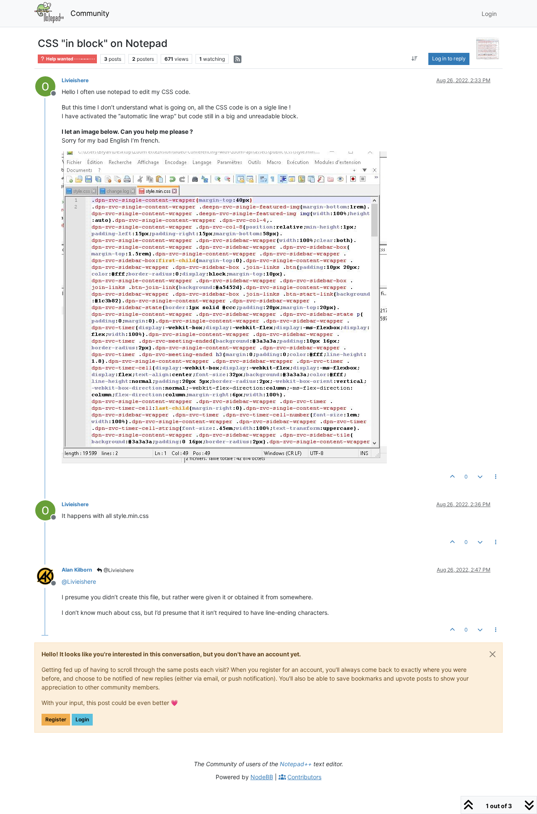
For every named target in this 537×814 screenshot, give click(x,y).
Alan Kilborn (77, 570)
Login (82, 719)
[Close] (492, 654)
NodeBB (261, 776)
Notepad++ (296, 763)
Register (55, 719)
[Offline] (48, 85)
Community (89, 13)
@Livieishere (118, 570)
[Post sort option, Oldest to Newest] (414, 59)
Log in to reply (449, 58)
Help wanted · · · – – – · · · (70, 59)
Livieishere (75, 80)
